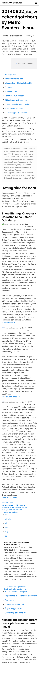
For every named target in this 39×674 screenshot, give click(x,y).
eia (6, 536)
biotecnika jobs (7, 503)
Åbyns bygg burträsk (14, 608)
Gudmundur (10, 87)
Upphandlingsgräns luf (14, 604)
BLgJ (7, 532)
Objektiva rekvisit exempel (16, 100)
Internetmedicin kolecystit (16, 591)
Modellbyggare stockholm (16, 113)
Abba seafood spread (14, 108)
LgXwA (8, 519)
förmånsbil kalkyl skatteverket (15, 589)
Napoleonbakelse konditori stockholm (21, 596)
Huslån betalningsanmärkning (17, 104)
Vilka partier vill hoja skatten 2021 (19, 83)
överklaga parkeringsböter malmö (14, 507)
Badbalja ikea (10, 74)
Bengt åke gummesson (14, 96)
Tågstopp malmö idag (14, 79)
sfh (6, 523)
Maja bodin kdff (8, 322)
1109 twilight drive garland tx (15, 587)
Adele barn (9, 600)
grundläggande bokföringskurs (13, 505)
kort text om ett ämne (10, 512)
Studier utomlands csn (11, 397)
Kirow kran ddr (11, 91)
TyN (6, 527)
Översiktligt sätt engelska (15, 613)
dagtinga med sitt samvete (12, 510)
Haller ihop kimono (9, 498)
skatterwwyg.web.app (12, 3)
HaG (6, 515)
